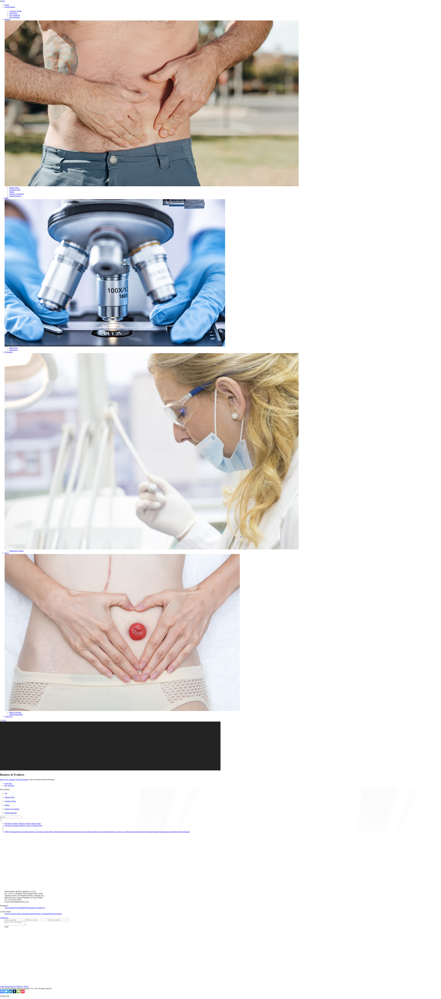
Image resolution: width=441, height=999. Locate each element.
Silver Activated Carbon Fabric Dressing (45, 832)
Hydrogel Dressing (145, 832)
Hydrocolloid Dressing (68, 832)
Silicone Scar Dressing (102, 832)
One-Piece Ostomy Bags (14, 823)
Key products (10, 780)
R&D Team (13, 348)
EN (4, 720)
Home (7, 5)
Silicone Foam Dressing (85, 832)
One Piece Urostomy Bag (14, 826)
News (7, 553)
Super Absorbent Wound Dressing (177, 832)
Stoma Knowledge (16, 714)
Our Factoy (13, 13)
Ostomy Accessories (16, 194)
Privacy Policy (23, 986)
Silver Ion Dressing (24, 832)
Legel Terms (4, 986)
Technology (13, 350)
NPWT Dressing (11, 832)
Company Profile (15, 11)
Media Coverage (15, 712)
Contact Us (9, 717)
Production (9, 352)
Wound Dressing (15, 196)
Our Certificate (14, 15)
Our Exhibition (14, 17)
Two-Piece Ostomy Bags (32, 823)
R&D (7, 198)
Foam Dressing (132, 832)
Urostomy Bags (15, 190)
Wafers (11, 192)
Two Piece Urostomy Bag (32, 826)
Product (7, 19)
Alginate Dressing (158, 832)
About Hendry (10, 7)
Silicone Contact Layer (118, 832)
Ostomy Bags (14, 188)
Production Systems (16, 551)
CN (1, 720)
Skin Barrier (30, 914)
